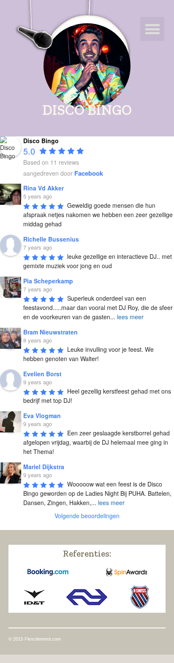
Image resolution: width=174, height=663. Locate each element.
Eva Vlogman (42, 415)
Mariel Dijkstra (43, 466)
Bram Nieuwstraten (50, 332)
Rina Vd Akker (43, 188)
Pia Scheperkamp (48, 281)
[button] (152, 29)
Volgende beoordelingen (87, 515)
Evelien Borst (42, 374)
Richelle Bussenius (51, 239)
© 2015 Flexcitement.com (34, 638)
